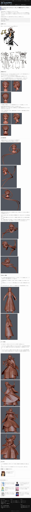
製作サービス (7, 4)
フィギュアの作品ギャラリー (16, 502)
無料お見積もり (24, 4)
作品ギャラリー (18, 4)
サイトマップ (24, 502)
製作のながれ (4, 502)
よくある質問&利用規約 (5, 505)
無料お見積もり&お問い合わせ (6, 507)
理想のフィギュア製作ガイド (6, 504)
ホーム (3, 4)
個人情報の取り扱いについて (26, 507)
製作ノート (12, 4)
